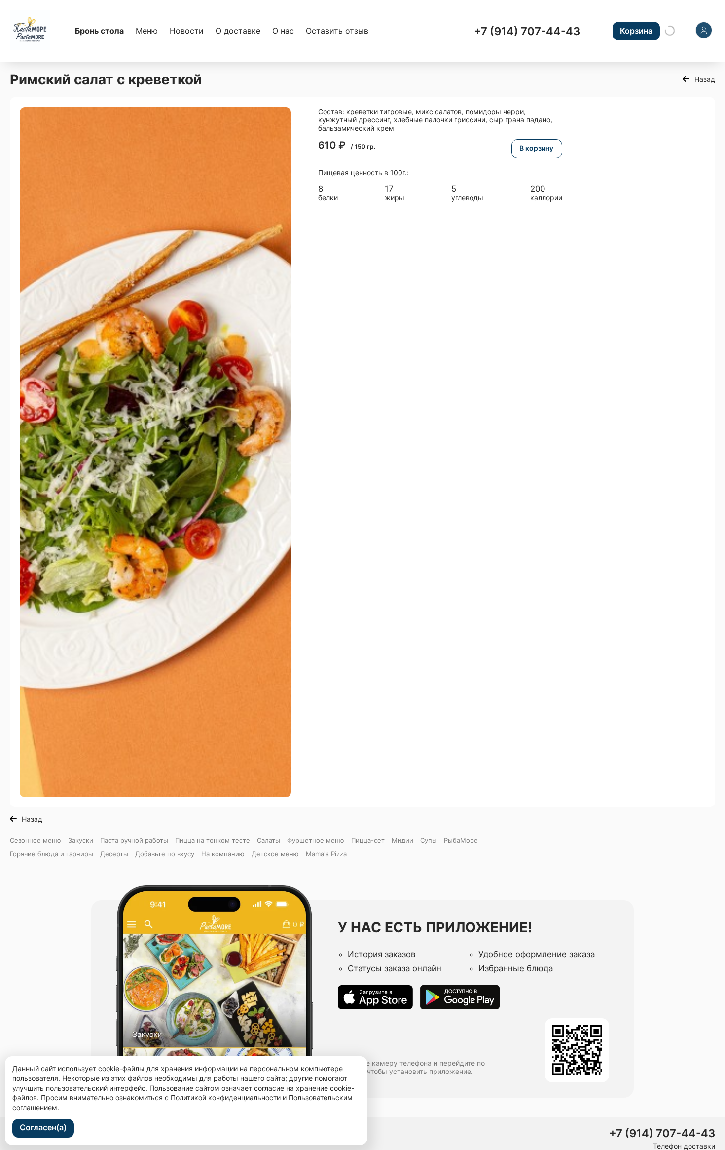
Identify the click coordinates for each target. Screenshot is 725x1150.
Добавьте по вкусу (164, 854)
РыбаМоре (461, 840)
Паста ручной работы (134, 840)
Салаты (268, 840)
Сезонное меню (35, 840)
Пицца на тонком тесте (212, 840)
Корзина (636, 31)
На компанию (223, 854)
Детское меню (275, 854)
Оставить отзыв (337, 31)
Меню (147, 31)
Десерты (114, 854)
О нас (283, 31)
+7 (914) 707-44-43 (527, 31)
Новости (187, 31)
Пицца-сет (368, 840)
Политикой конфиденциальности (226, 1097)
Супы (428, 840)
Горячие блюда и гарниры (51, 854)
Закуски (80, 840)
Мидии (402, 840)
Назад (704, 79)
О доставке (238, 31)
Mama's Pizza (326, 854)
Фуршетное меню (315, 840)
